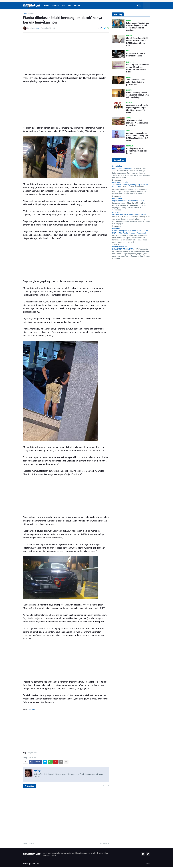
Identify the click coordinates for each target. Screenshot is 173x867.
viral (35, 753)
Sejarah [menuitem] (55, 6)
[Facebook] (101, 28)
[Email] (60, 762)
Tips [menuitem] (63, 6)
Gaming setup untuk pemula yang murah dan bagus (136, 150)
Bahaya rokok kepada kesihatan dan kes (135, 54)
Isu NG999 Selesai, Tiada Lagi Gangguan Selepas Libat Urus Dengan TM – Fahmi (137, 109)
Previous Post (29, 844)
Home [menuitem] (46, 6)
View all (106, 786)
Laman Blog (119, 160)
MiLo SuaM (116, 212)
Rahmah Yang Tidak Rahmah (122, 169)
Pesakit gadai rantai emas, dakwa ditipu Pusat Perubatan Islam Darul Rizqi (137, 68)
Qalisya (37, 770)
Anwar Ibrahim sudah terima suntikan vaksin (129, 215)
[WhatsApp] (108, 28)
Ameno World (117, 198)
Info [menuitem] (69, 6)
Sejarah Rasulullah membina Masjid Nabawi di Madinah (137, 122)
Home (25, 13)
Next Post (104, 844)
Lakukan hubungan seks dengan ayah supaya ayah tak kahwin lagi (137, 95)
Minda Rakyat (117, 166)
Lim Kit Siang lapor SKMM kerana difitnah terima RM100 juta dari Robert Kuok (137, 42)
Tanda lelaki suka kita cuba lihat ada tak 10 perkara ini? (135, 82)
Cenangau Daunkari (119, 247)
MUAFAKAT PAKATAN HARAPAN (123, 249)
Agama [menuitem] (77, 6)
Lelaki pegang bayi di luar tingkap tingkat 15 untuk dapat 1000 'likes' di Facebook (137, 26)
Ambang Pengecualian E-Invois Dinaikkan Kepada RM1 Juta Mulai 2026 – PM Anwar (137, 137)
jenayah (32, 13)
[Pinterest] (55, 762)
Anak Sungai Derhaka (120, 182)
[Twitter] (105, 28)
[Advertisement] (66, 52)
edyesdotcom (117, 228)
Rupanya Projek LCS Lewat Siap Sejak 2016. (128, 201)
